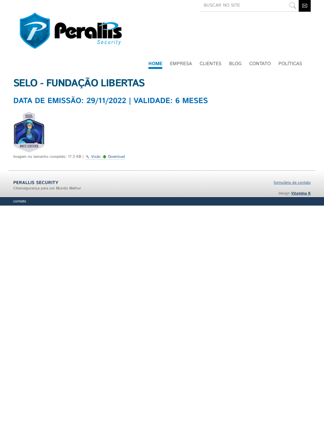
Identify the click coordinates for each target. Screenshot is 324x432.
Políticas (290, 63)
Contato (19, 201)
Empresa (181, 63)
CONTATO (260, 63)
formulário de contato (292, 182)
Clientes (210, 63)
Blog (235, 63)
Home (155, 63)
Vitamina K (301, 193)
